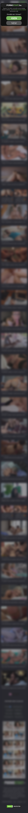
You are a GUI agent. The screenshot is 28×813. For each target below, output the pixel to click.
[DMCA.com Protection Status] (14, 806)
